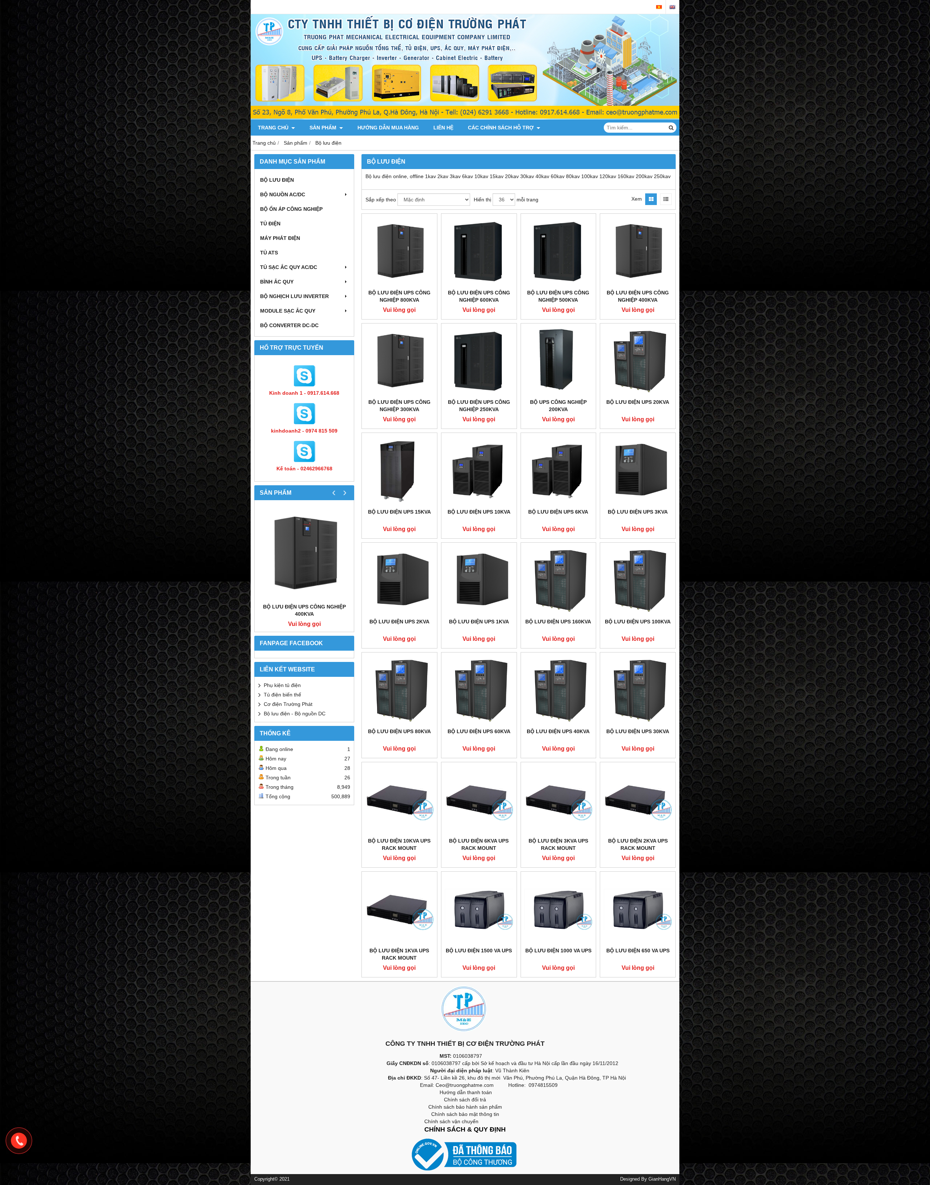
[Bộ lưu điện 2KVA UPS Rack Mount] (638, 800)
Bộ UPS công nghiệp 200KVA (558, 405)
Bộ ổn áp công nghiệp (291, 209)
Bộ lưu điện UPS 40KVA (558, 731)
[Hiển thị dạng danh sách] (666, 199)
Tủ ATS (269, 253)
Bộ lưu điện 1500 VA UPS (479, 950)
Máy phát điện (280, 238)
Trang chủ (274, 127)
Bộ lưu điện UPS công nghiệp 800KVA (399, 296)
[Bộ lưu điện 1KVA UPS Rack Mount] (399, 909)
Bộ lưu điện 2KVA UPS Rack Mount (638, 844)
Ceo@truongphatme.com (465, 1085)
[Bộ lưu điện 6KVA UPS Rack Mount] (479, 800)
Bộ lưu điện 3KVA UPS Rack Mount (558, 844)
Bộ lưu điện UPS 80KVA (399, 731)
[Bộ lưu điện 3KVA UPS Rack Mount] (559, 800)
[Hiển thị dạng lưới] (651, 199)
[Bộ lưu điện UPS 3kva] (638, 471)
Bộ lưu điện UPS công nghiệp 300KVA (399, 405)
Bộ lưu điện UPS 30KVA (637, 731)
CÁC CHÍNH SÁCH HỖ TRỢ (501, 127)
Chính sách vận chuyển (451, 1121)
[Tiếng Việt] (659, 7)
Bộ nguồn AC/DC (282, 194)
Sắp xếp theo (380, 199)
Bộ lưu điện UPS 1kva (479, 621)
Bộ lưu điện (277, 180)
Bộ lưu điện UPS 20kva (637, 402)
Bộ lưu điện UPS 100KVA (638, 621)
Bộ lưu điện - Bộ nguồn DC (295, 713)
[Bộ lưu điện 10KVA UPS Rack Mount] (399, 800)
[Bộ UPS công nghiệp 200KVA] (559, 361)
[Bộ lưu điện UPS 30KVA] (638, 690)
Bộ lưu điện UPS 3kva (638, 512)
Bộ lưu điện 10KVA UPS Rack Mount (399, 844)
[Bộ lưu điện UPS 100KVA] (638, 580)
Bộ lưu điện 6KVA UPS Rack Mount (479, 844)
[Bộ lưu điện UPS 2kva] (399, 580)
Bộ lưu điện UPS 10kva (479, 512)
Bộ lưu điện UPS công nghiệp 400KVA (304, 610)
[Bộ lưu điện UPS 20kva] (638, 361)
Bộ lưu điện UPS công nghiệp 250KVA (479, 405)
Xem (636, 199)
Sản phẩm (324, 127)
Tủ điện (270, 223)
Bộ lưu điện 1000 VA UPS (558, 950)
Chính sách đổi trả (465, 1099)
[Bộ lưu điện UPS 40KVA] (559, 690)
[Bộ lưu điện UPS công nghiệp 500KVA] (559, 251)
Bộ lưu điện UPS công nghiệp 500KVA (558, 296)
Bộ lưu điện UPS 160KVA (558, 621)
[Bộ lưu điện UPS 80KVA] (399, 690)
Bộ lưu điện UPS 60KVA (479, 731)
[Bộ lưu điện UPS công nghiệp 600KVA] (479, 251)
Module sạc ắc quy (287, 311)
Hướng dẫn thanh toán (466, 1092)
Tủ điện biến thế (282, 695)
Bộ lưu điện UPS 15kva (399, 512)
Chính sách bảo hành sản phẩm (465, 1107)
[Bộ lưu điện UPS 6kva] (559, 471)
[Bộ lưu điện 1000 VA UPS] (559, 909)
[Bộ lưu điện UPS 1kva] (479, 580)
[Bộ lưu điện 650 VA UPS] (638, 909)
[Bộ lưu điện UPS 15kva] (399, 471)
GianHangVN (662, 1179)
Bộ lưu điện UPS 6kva (558, 512)
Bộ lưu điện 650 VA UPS (638, 950)
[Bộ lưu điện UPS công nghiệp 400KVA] (304, 553)
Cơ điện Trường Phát (288, 704)
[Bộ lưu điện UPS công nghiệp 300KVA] (399, 361)
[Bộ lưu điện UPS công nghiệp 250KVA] (479, 361)
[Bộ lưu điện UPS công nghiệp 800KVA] (399, 251)
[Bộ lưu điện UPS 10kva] (479, 471)
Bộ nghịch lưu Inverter (294, 296)
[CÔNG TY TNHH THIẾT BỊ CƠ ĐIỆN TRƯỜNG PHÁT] (465, 118)
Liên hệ (443, 127)
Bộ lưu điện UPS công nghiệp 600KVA (479, 296)
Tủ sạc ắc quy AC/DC (288, 267)
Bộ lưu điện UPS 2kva (399, 621)
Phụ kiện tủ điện (282, 685)
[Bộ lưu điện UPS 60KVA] (479, 690)
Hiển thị (482, 199)
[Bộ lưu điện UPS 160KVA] (559, 580)
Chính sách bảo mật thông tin (465, 1114)
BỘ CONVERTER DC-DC (289, 325)
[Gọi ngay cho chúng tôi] (19, 1141)
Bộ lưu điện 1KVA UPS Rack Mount (399, 954)
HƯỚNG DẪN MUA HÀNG (388, 127)
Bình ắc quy (277, 282)
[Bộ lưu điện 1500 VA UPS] (479, 909)
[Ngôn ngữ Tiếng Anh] (672, 7)
